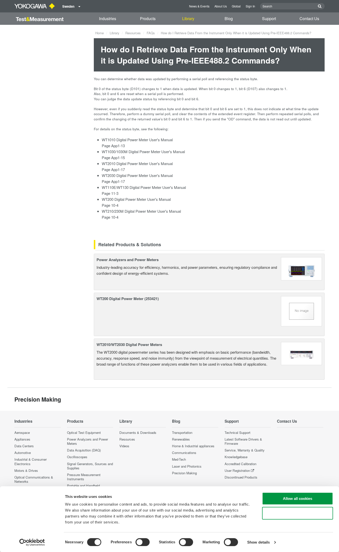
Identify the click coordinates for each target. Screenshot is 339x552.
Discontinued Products (241, 477)
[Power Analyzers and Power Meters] (301, 268)
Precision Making (184, 473)
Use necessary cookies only (297, 513)
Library (188, 18)
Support (269, 18)
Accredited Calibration (240, 463)
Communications (184, 452)
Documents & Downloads (137, 432)
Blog (229, 18)
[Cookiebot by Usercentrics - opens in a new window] (32, 542)
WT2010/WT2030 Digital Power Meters (129, 344)
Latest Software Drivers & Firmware (243, 441)
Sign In (250, 6)
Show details (258, 542)
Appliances (22, 439)
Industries (107, 18)
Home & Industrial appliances (193, 446)
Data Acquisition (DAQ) (84, 450)
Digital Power (127, 175)
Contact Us (309, 18)
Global (236, 6)
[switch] (143, 542)
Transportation (182, 432)
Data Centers (24, 446)
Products (148, 18)
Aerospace (22, 432)
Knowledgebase (236, 456)
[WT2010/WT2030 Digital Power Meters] (301, 352)
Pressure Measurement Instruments (84, 476)
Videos (124, 446)
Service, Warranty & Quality (245, 450)
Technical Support (237, 432)
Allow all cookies (297, 498)
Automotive (22, 452)
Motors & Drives (26, 470)
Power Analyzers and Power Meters (128, 259)
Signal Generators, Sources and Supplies (90, 465)
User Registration (237, 470)
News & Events (199, 6)
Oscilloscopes (77, 456)
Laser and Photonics (187, 466)
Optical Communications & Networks (33, 479)
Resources (133, 33)
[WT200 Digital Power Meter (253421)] (301, 310)
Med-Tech (179, 459)
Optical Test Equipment (84, 432)
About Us (220, 6)
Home (99, 33)
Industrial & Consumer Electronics (30, 461)
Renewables (181, 439)
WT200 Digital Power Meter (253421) (128, 298)
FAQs (151, 33)
